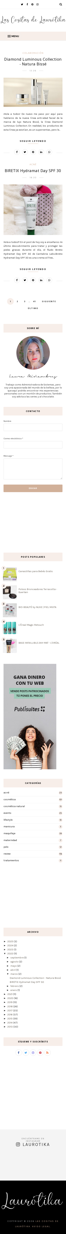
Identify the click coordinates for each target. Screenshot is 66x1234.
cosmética (10, 799)
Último (33, 308)
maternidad (10, 840)
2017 (9, 1010)
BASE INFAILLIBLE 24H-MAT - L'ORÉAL (38, 642)
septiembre (17, 957)
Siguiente (49, 301)
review (7, 853)
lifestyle (8, 819)
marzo (14, 973)
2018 (10, 1006)
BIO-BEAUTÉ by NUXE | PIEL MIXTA (37, 607)
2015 (9, 1018)
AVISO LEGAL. (41, 1226)
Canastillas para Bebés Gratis (35, 571)
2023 (10, 949)
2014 (9, 1022)
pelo (6, 846)
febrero (14, 986)
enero (13, 990)
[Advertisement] (14, 522)
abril (13, 969)
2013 (10, 1026)
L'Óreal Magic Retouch (31, 624)
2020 (10, 998)
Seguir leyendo (33, 141)
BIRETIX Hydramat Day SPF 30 (33, 170)
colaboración (33, 52)
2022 (10, 953)
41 (34, 301)
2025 (10, 941)
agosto (14, 961)
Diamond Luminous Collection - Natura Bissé (33, 61)
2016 (9, 1014)
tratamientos (11, 860)
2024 (10, 945)
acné (33, 164)
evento (7, 812)
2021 (9, 994)
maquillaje (9, 833)
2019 (9, 1002)
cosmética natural (14, 806)
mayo (13, 965)
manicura (9, 826)
